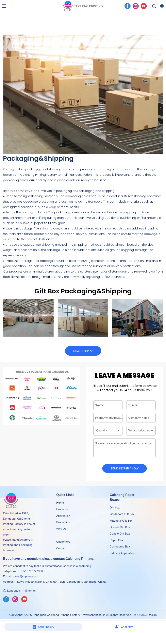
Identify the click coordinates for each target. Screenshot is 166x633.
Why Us (61, 528)
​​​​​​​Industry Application (122, 553)
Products (62, 509)
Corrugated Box (120, 546)
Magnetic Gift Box (121, 520)
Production (63, 522)
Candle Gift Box (120, 533)
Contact (61, 548)
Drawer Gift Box (120, 527)
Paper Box (116, 540)
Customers (63, 541)
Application (63, 515)
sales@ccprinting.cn (25, 576)
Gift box (115, 507)
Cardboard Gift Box (122, 514)
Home (60, 502)
